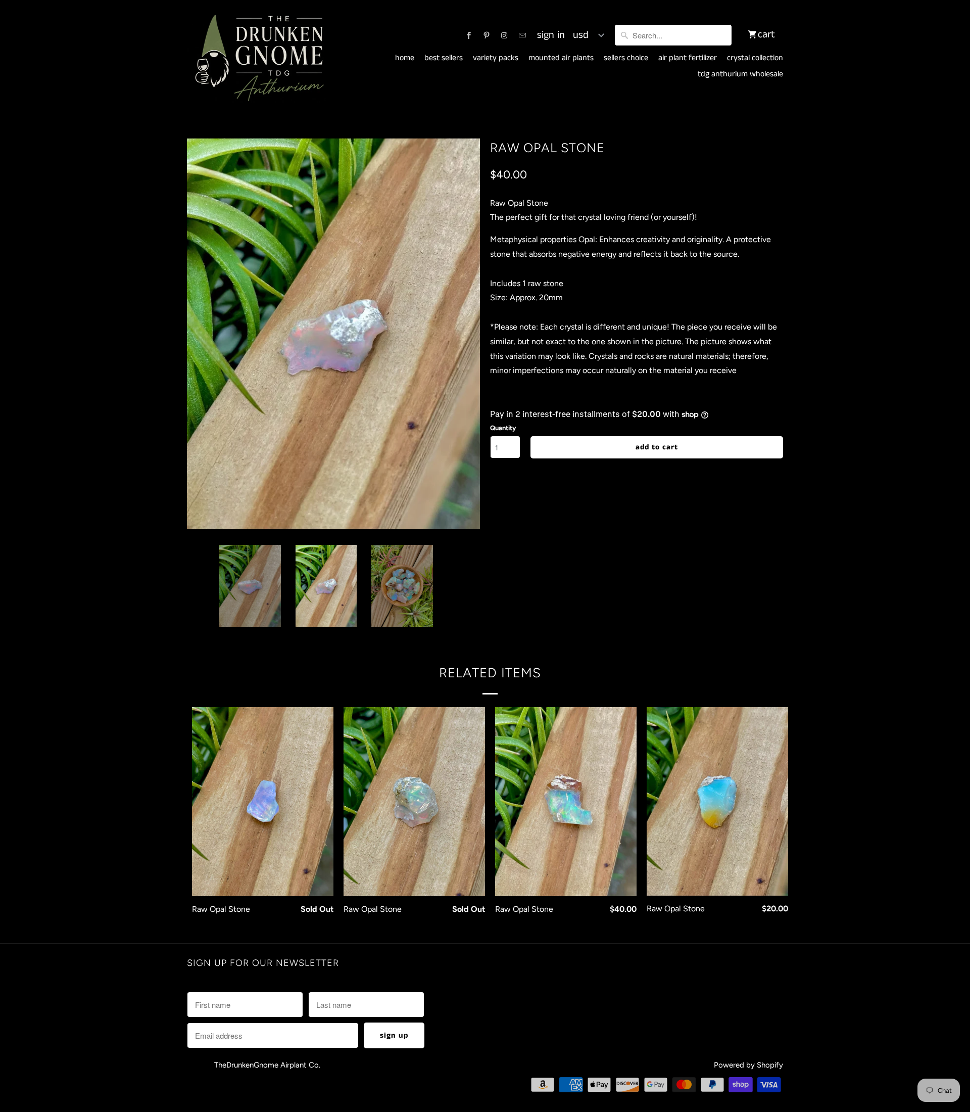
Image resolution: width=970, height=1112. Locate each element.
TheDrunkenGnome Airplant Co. (267, 1065)
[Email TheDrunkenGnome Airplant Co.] (522, 35)
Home (404, 58)
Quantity (503, 428)
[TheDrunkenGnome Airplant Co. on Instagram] (504, 35)
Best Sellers (443, 58)
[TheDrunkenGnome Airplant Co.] (257, 59)
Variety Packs (495, 58)
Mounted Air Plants (561, 58)
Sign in (551, 35)
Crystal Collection (755, 58)
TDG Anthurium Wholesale (740, 74)
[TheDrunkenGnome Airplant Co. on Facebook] (468, 35)
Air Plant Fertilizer (687, 58)
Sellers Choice (626, 58)
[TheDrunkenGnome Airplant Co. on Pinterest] (486, 35)
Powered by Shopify (748, 1065)
